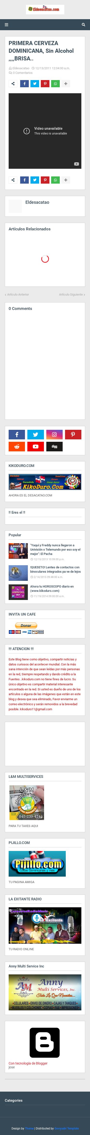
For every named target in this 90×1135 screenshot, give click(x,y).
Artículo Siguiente (71, 294)
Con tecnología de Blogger (28, 1063)
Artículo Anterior (18, 294)
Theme (29, 1128)
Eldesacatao (20, 68)
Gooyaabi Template (66, 1128)
